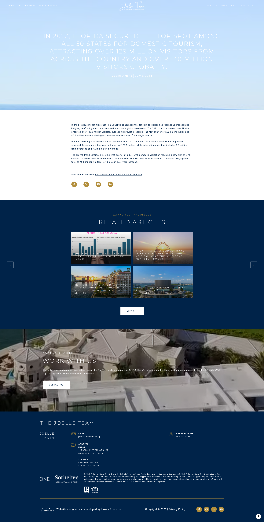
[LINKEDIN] (214, 509)
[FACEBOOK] (199, 509)
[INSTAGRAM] (206, 509)
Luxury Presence (111, 509)
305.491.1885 (183, 437)
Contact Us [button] (56, 385)
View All (132, 311)
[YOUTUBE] (221, 509)
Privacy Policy (177, 509)
